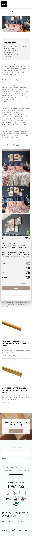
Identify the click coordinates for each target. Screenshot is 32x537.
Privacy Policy (7, 467)
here (17, 145)
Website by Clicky (23, 533)
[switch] (28, 268)
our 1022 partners (11, 245)
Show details (24, 283)
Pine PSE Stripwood (8, 118)
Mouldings (12, 52)
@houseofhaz (8, 56)
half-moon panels (22, 114)
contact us (16, 431)
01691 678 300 (16, 482)
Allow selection (16, 293)
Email (4, 458)
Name (4, 451)
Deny (16, 297)
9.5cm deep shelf (20, 116)
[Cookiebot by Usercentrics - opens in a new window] (23, 238)
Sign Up (16, 476)
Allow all (16, 288)
